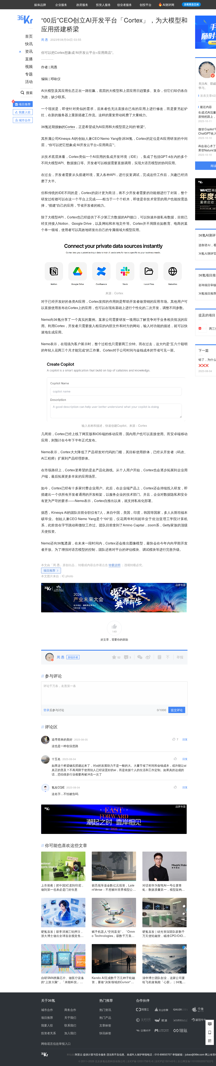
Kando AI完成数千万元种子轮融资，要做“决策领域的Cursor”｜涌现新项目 (113, 980)
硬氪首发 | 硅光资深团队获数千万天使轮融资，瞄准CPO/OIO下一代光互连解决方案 (164, 933)
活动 (29, 81)
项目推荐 (49, 570)
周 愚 (44, 39)
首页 (29, 36)
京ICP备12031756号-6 (140, 1061)
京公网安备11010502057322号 (195, 1061)
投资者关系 (48, 1033)
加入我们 (70, 1033)
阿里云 (79, 1054)
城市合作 (47, 1010)
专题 (29, 74)
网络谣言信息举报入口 (56, 1043)
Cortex (70, 126)
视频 (29, 66)
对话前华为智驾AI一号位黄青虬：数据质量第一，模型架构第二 (163, 887)
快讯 (29, 43)
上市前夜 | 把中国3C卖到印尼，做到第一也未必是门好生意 (62, 887)
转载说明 (114, 565)
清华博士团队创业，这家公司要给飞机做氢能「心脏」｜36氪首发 (163, 980)
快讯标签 (105, 1033)
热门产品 (105, 1017)
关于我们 (70, 1017)
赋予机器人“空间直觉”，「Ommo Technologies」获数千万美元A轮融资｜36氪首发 (113, 933)
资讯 (29, 51)
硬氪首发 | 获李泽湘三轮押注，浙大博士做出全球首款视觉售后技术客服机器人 (62, 933)
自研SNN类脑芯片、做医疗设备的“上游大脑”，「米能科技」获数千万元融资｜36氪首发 (62, 980)
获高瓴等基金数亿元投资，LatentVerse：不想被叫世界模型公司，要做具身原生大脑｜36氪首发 (113, 887)
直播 (29, 58)
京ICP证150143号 (165, 1061)
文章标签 (105, 1025)
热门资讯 (105, 1010)
